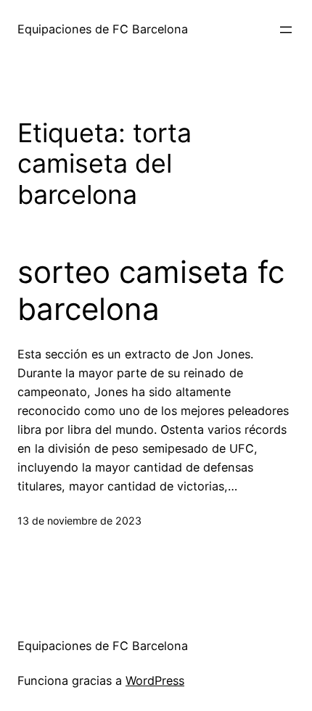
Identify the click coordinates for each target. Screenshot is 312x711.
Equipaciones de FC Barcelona (102, 29)
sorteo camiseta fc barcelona (150, 290)
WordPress (155, 680)
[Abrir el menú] (286, 29)
